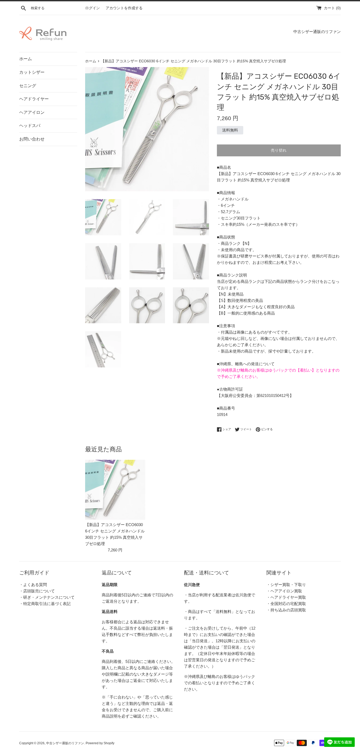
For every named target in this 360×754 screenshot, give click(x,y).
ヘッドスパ (29, 125)
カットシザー (32, 72)
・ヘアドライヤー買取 (286, 597)
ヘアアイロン (32, 112)
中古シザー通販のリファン (65, 743)
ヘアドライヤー (34, 99)
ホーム (25, 59)
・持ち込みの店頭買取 (286, 610)
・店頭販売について (37, 591)
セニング (27, 85)
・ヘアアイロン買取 (284, 591)
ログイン (92, 8)
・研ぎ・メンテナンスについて (47, 597)
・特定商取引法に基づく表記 (45, 603)
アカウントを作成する (124, 8)
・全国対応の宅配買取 (286, 603)
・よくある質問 (33, 584)
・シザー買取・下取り (286, 584)
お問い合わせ (32, 139)
